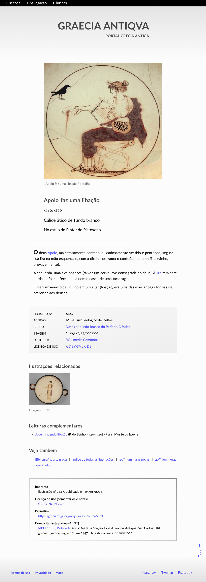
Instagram (149, 572)
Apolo (52, 253)
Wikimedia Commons (82, 340)
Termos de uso (20, 572)
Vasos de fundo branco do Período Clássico (98, 327)
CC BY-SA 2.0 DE (79, 346)
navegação (38, 3)
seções (14, 3)
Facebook (185, 572)
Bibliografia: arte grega (51, 459)
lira (159, 273)
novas (134, 459)
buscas (61, 3)
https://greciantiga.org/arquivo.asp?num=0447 (70, 516)
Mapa (59, 572)
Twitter (167, 572)
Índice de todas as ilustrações (93, 459)
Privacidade (43, 572)
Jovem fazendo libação (51, 434)
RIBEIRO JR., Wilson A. (54, 528)
